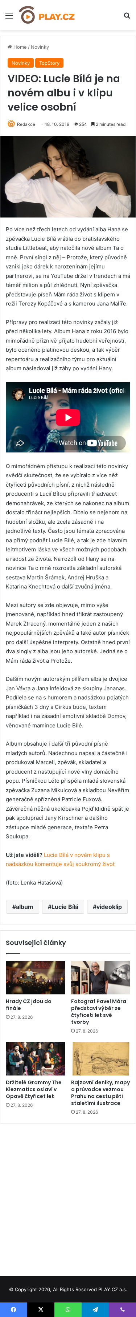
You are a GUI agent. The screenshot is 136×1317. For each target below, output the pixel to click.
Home (19, 47)
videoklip (109, 906)
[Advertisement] (68, 1197)
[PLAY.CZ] (47, 15)
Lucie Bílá (64, 906)
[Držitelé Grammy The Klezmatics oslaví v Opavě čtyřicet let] (35, 1058)
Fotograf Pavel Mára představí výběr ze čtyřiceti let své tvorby (98, 1012)
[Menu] (9, 18)
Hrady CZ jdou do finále (28, 1005)
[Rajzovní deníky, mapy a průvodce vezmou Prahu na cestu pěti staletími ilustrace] (101, 1058)
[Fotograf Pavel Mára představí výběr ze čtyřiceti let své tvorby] (101, 977)
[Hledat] (127, 18)
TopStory (49, 63)
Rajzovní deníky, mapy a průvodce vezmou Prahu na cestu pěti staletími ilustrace (100, 1093)
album (24, 906)
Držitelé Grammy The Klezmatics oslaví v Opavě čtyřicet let (34, 1089)
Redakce (26, 124)
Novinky (40, 47)
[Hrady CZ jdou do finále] (35, 977)
